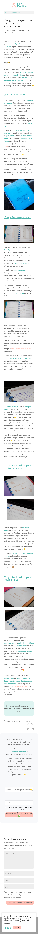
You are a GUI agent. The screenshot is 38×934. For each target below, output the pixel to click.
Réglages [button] (8, 928)
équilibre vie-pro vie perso (21, 349)
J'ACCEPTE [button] (17, 928)
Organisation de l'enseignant (22, 33)
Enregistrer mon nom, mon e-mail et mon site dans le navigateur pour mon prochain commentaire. (19, 895)
